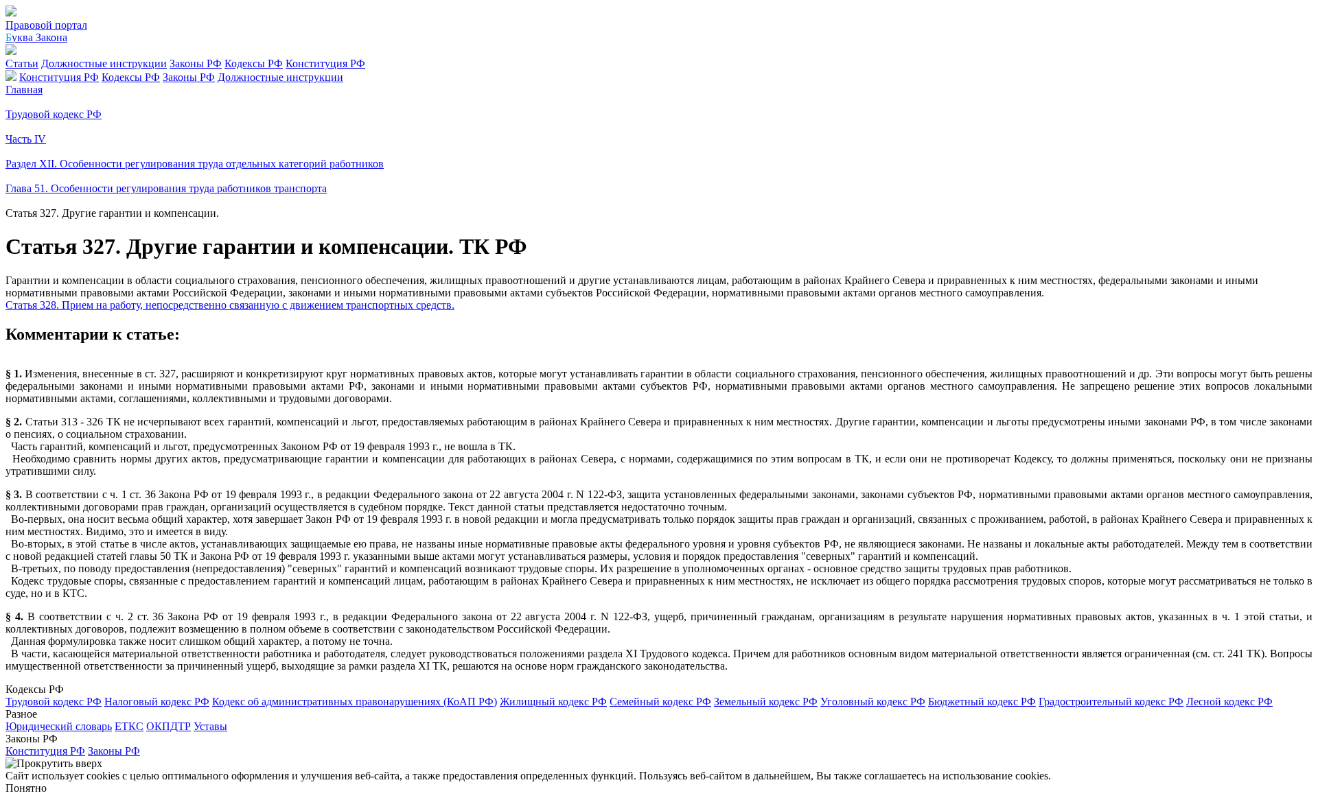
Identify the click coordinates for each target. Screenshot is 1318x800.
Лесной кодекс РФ (1229, 701)
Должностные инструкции (104, 63)
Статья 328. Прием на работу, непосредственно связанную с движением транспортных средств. (229, 305)
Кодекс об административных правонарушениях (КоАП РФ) (354, 701)
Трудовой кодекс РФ (53, 701)
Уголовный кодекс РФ (872, 701)
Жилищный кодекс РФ (553, 701)
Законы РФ (196, 63)
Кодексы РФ (253, 63)
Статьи (21, 63)
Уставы (210, 726)
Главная (24, 89)
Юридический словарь (58, 726)
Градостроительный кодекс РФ (1111, 701)
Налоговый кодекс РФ (156, 701)
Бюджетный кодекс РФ (982, 701)
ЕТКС (129, 726)
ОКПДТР (168, 726)
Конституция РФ (325, 63)
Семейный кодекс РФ (660, 701)
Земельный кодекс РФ (766, 701)
